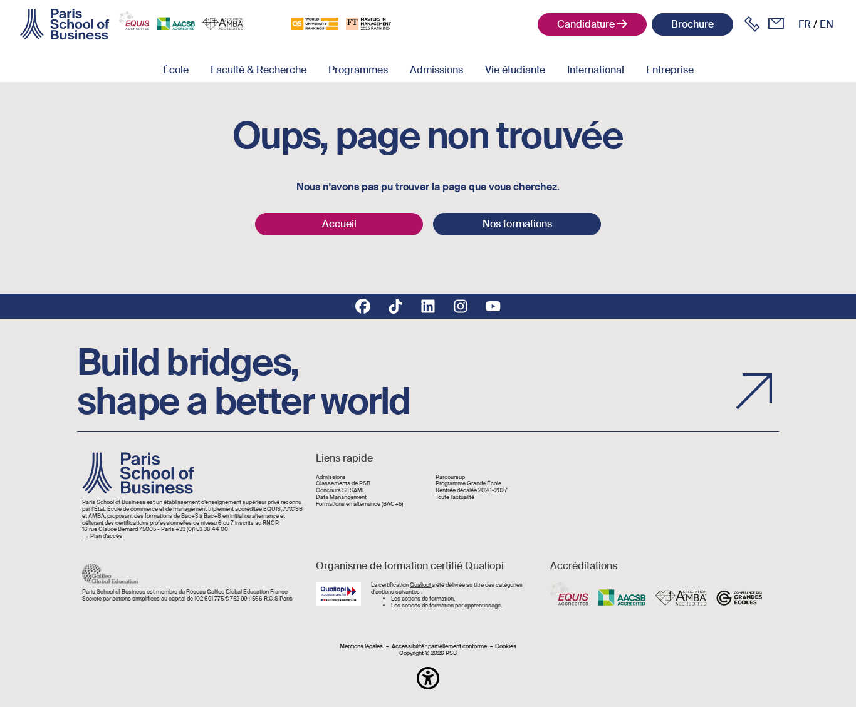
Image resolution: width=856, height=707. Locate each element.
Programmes (358, 70)
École (176, 70)
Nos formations (517, 223)
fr (804, 24)
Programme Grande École (468, 483)
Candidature (586, 24)
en (826, 24)
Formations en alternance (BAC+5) (359, 504)
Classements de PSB (343, 483)
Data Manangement (341, 497)
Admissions (436, 70)
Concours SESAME (341, 490)
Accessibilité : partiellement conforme (439, 646)
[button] (428, 678)
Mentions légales (361, 646)
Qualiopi (421, 585)
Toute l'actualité (455, 497)
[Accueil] (64, 24)
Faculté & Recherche (258, 70)
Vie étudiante (515, 70)
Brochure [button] (692, 24)
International (595, 70)
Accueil (339, 223)
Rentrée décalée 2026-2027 (472, 490)
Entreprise (670, 70)
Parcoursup (450, 477)
